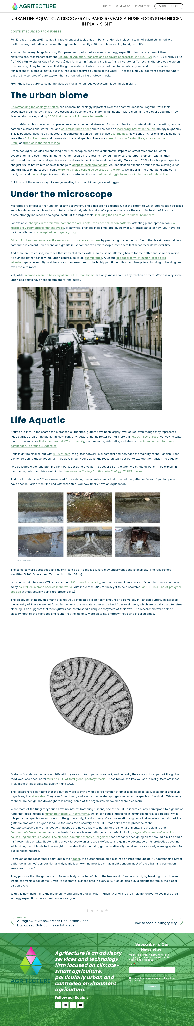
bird (21, 174)
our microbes (93, 257)
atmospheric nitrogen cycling (56, 232)
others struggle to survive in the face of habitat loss (133, 174)
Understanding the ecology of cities (35, 107)
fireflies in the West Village (42, 142)
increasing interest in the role (136, 129)
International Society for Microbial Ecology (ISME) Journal (103, 471)
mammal (36, 174)
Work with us (169, 6)
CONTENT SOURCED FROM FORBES (36, 31)
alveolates (38, 796)
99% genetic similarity (85, 582)
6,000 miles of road (145, 436)
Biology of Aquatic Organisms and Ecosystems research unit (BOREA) (105, 56)
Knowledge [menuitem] (142, 6)
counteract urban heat (76, 129)
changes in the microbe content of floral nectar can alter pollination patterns (80, 223)
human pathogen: (67, 813)
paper (76, 858)
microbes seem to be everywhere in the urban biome (60, 275)
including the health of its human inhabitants (124, 215)
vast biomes (119, 133)
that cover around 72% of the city (61, 441)
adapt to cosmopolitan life (89, 164)
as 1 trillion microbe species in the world (45, 587)
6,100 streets (61, 453)
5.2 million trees (35, 138)
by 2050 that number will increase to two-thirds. (76, 116)
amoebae (28, 832)
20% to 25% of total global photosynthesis (76, 779)
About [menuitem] (107, 6)
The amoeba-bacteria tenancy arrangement (81, 837)
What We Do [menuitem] (123, 6)
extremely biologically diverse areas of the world (90, 169)
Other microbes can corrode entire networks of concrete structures (55, 240)
